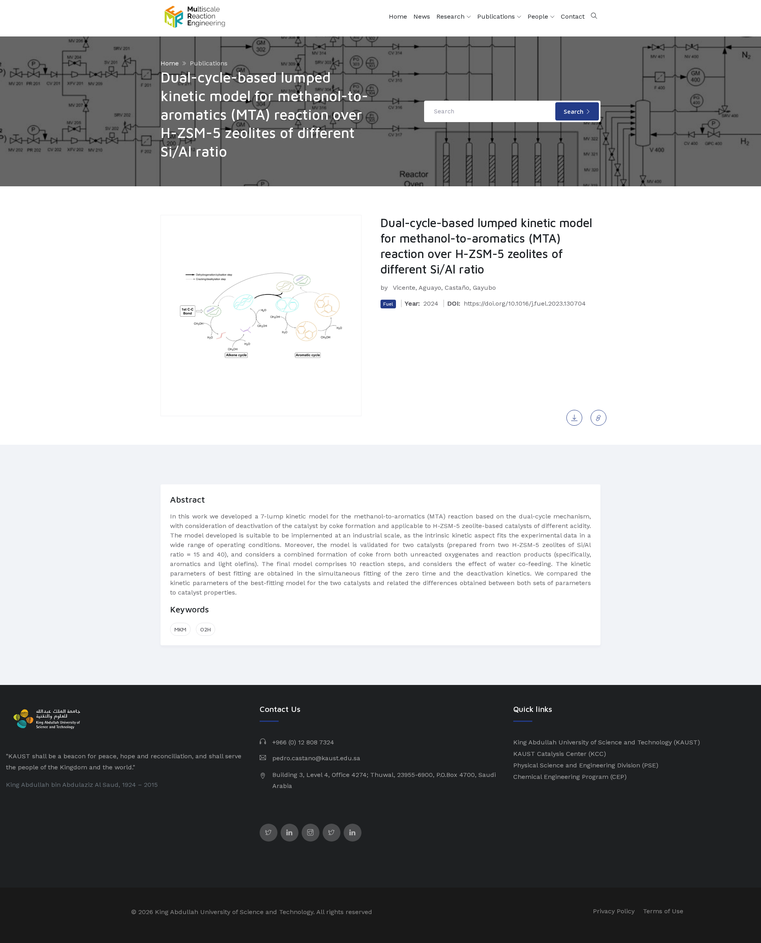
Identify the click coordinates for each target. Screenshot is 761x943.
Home (398, 16)
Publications (497, 16)
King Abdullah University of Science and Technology (592, 742)
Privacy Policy (614, 911)
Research (451, 16)
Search (574, 111)
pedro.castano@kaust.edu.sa (316, 758)
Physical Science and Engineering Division (576, 765)
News (421, 16)
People (539, 16)
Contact (573, 16)
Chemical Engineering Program (560, 776)
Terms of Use (663, 911)
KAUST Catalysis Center (550, 753)
